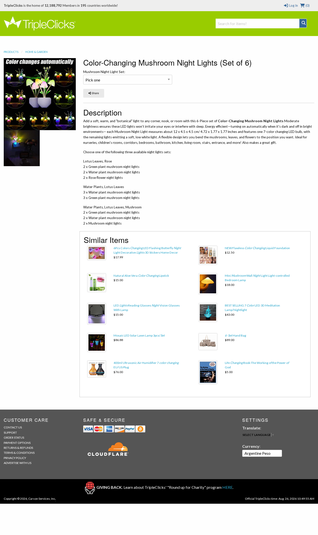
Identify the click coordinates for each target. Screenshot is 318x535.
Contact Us (13, 427)
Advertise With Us (17, 463)
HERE (227, 487)
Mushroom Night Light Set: (104, 72)
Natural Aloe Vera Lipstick (141, 275)
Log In (293, 5)
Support (10, 432)
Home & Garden (36, 51)
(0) (307, 5)
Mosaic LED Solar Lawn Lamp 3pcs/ (139, 335)
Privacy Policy (15, 458)
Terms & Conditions (19, 453)
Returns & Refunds (18, 448)
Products (11, 51)
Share (95, 93)
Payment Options (17, 443)
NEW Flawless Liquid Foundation (257, 248)
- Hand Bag (235, 335)
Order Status (14, 437)
